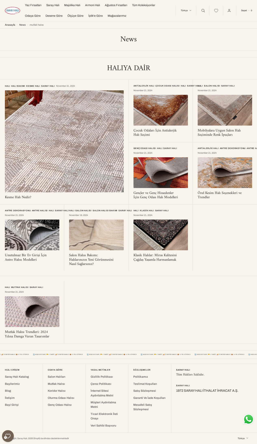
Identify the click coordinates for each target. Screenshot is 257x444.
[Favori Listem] (216, 10)
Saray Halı (22, 438)
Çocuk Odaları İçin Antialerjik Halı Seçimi (155, 132)
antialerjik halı (144, 86)
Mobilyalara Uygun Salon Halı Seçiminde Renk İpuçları (219, 132)
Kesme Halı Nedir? (18, 197)
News (22, 24)
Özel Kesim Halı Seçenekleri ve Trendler (220, 195)
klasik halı (147, 210)
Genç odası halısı (144, 148)
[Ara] (202, 10)
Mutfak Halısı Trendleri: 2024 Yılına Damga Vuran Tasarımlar (27, 334)
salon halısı (212, 86)
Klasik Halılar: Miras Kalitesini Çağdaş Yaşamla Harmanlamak (155, 257)
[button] (246, 10)
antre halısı (40, 210)
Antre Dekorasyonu (233, 148)
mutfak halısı (19, 287)
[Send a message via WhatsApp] (248, 419)
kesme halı (33, 86)
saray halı (48, 86)
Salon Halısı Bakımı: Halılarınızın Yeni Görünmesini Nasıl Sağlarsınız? (91, 259)
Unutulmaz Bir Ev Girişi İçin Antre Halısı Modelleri (26, 257)
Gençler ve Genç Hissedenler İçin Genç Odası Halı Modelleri (155, 195)
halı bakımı (18, 86)
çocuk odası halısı (167, 86)
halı (7, 86)
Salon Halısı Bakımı (105, 210)
